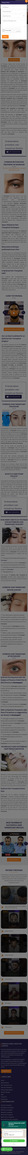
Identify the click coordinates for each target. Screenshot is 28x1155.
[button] (14, 1140)
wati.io (14, 1144)
